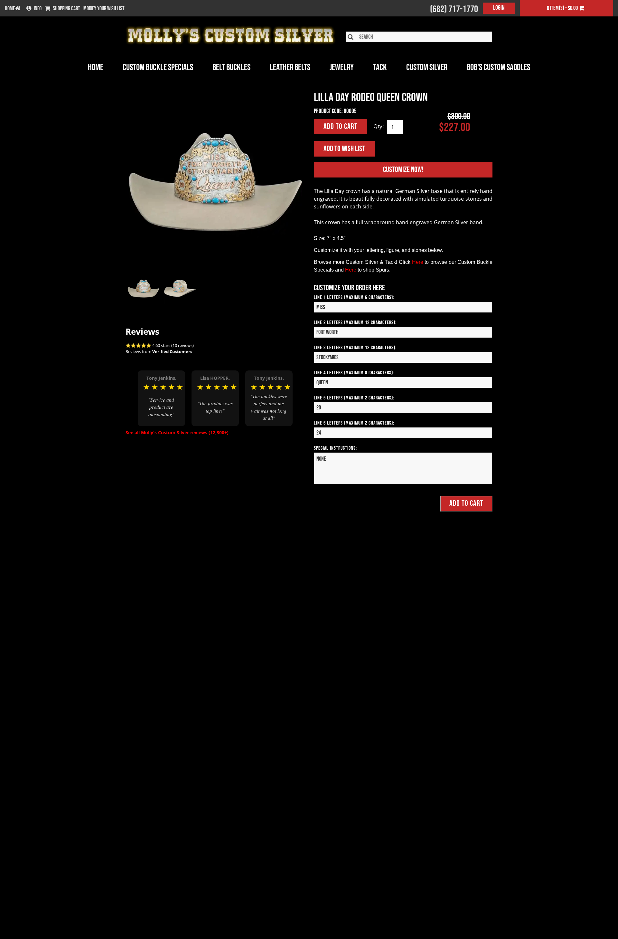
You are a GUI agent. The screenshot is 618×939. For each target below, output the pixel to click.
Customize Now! (403, 169)
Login (499, 8)
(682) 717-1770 (454, 9)
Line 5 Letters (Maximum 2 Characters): (354, 398)
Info (38, 8)
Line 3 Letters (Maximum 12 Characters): (355, 348)
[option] (161, 398)
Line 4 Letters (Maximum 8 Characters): (354, 373)
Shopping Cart (66, 8)
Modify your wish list (104, 8)
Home (95, 67)
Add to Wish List (344, 148)
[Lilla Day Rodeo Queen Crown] (215, 181)
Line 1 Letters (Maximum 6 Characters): (354, 297)
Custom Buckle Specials (158, 67)
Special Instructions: (335, 448)
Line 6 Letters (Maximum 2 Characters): (354, 423)
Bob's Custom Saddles (498, 67)
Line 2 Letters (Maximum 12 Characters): (355, 323)
